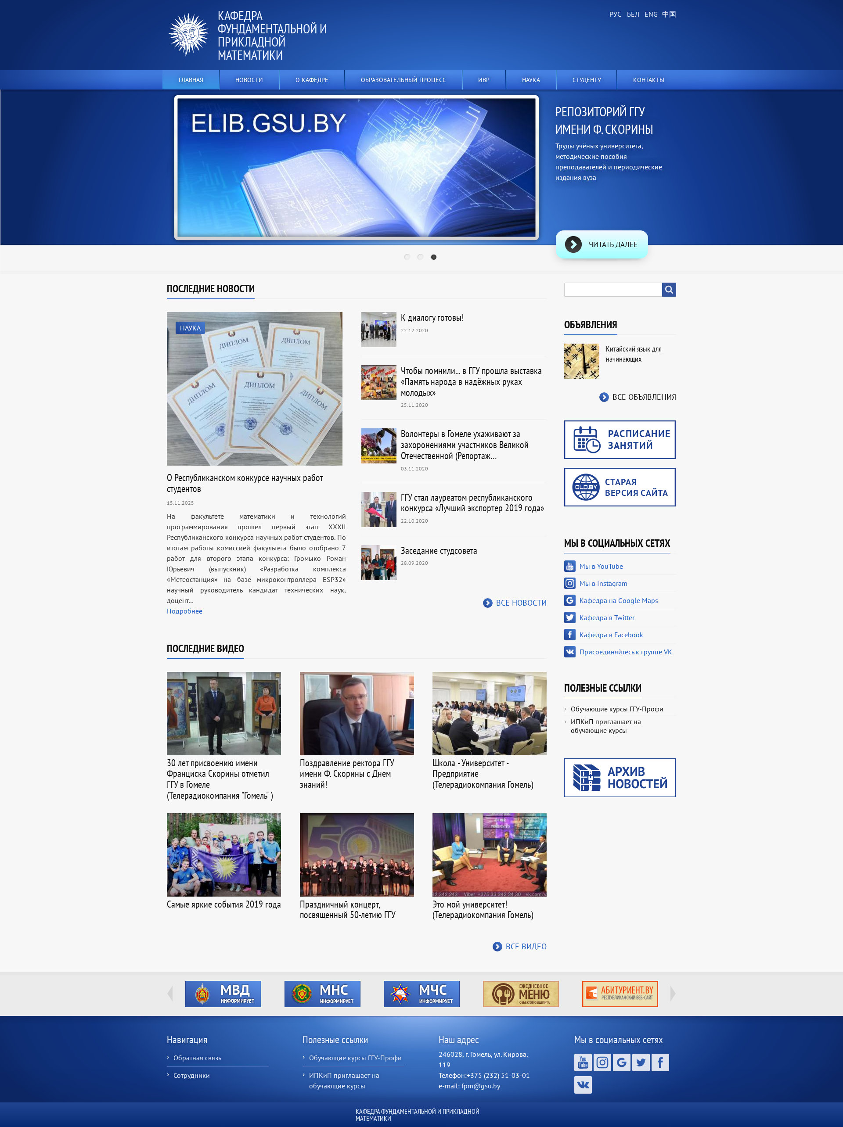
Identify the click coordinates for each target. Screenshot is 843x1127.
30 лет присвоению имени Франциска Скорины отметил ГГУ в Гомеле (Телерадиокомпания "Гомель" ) (220, 779)
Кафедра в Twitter (607, 617)
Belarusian (632, 14)
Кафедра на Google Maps (619, 600)
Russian (614, 14)
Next (704, 168)
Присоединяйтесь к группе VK (626, 651)
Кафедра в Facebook (611, 634)
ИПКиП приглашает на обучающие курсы (606, 726)
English (650, 14)
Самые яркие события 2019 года (224, 904)
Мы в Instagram (603, 583)
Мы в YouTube (601, 566)
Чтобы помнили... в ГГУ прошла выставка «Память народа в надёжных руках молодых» (471, 381)
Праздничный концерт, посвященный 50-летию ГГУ (348, 909)
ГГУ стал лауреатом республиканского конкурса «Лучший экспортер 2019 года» (472, 502)
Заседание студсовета (439, 550)
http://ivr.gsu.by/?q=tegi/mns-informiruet (322, 994)
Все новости (521, 603)
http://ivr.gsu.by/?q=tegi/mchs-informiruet (422, 994)
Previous (139, 168)
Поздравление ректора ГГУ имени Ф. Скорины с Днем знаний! (347, 774)
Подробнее (184, 611)
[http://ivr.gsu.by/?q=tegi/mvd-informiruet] (223, 994)
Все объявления (644, 397)
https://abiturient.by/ (620, 994)
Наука (190, 327)
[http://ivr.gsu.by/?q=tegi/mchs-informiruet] (421, 994)
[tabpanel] (421, 182)
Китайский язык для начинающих (634, 354)
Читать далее (613, 244)
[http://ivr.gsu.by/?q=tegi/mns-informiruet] (322, 994)
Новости (249, 80)
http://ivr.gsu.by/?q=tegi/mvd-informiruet (223, 994)
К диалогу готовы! (432, 317)
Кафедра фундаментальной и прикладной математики (272, 35)
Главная (191, 80)
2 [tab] (421, 258)
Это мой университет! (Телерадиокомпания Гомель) (482, 909)
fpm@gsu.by (480, 1085)
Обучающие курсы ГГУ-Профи (617, 708)
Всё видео (526, 946)
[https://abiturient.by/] (620, 994)
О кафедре (311, 80)
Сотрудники (191, 1075)
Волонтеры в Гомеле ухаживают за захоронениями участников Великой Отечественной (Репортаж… (465, 444)
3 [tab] (434, 258)
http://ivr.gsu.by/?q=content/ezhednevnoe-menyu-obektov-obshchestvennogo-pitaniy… (521, 994)
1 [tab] (408, 258)
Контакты (648, 80)
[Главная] (192, 35)
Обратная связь (197, 1057)
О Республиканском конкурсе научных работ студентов (245, 483)
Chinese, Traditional (667, 14)
